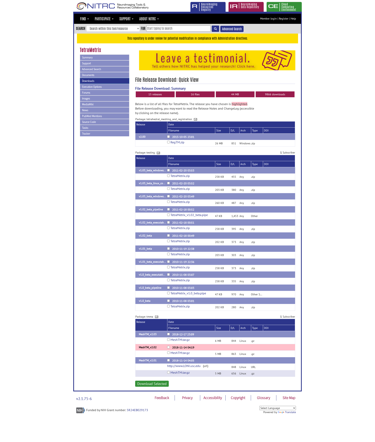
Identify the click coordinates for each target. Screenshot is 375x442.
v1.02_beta (145, 235)
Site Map (289, 397)
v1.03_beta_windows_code (155, 196)
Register (283, 18)
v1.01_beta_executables (153, 261)
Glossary (263, 397)
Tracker (86, 133)
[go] (215, 28)
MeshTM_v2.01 (148, 360)
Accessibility (213, 397)
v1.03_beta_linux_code (152, 183)
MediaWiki (88, 104)
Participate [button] (103, 18)
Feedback (162, 397)
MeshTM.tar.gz (180, 340)
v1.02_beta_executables (153, 222)
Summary (87, 57)
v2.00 (142, 136)
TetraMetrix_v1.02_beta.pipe (189, 215)
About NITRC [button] (148, 18)
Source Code (89, 122)
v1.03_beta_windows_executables (159, 170)
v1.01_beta (145, 248)
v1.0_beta (144, 301)
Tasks (85, 127)
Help (293, 18)
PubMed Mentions (92, 116)
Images (86, 98)
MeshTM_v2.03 (148, 334)
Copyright (238, 397)
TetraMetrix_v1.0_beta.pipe (188, 293)
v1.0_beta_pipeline (150, 287)
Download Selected (152, 383)
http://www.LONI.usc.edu (184, 366)
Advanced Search (232, 29)
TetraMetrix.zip (180, 176)
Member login (268, 18)
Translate (290, 412)
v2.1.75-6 (84, 398)
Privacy (187, 397)
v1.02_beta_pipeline (151, 209)
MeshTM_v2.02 (148, 347)
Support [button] (125, 18)
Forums (86, 92)
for (143, 28)
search (80, 28)
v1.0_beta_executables (152, 274)
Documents (88, 75)
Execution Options (92, 86)
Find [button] (83, 18)
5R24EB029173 (137, 410)
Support (86, 63)
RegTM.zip (177, 142)
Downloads (88, 81)
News (85, 110)
